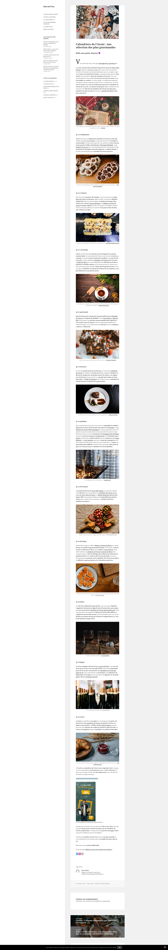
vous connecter (87, 901)
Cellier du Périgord (90, 379)
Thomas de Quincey (103, 305)
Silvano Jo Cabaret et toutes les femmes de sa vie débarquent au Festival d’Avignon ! (51, 68)
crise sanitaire (88, 440)
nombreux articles (92, 70)
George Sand (107, 480)
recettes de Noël (103, 666)
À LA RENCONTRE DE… (49, 19)
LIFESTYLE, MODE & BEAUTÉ (50, 14)
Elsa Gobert (91, 883)
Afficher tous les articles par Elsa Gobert (92, 874)
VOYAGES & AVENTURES (49, 17)
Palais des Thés (82, 262)
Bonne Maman (106, 725)
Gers (86, 545)
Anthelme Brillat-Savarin (112, 243)
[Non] (166, 947)
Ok (119, 947)
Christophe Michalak (106, 145)
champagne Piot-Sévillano (110, 434)
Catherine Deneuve (111, 360)
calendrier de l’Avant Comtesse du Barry (100, 552)
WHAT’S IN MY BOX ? (48, 29)
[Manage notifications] (165, 947)
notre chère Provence (88, 495)
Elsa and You (48, 6)
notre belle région (97, 491)
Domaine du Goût (91, 677)
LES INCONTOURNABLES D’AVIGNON (49, 23)
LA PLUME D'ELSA (48, 84)
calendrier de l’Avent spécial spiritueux (102, 610)
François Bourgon (94, 203)
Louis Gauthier (105, 655)
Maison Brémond (103, 495)
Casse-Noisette (108, 550)
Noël (80, 379)
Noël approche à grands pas (107, 63)
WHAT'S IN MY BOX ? (48, 97)
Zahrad (103, 128)
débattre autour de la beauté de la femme (98, 849)
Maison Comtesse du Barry (103, 545)
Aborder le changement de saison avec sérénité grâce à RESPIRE (51, 43)
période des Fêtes (107, 91)
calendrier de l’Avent (101, 260)
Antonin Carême (113, 415)
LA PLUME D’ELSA (48, 26)
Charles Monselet (99, 595)
